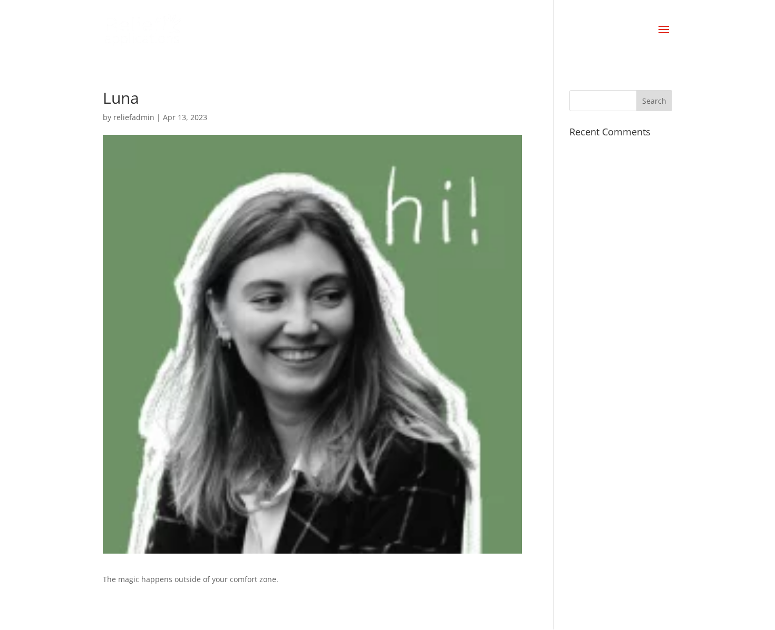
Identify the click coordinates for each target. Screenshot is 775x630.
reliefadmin (133, 117)
